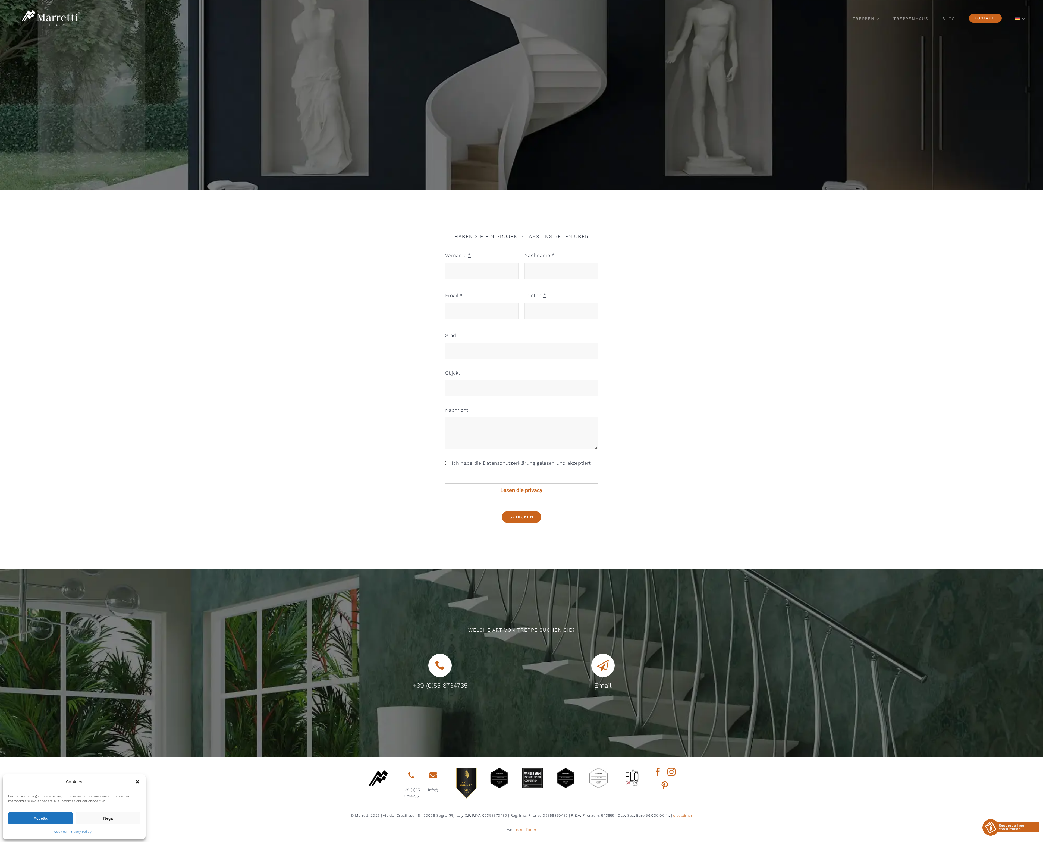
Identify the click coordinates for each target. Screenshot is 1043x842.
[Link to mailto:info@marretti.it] (433, 775)
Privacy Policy (80, 832)
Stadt (451, 335)
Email (454, 295)
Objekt (452, 373)
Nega (108, 818)
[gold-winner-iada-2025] (466, 770)
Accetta (40, 818)
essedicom (526, 829)
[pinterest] (665, 785)
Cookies (60, 832)
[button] (137, 781)
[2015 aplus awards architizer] (598, 770)
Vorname (458, 255)
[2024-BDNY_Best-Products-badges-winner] (532, 770)
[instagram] (671, 772)
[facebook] (658, 772)
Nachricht (456, 410)
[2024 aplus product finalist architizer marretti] (565, 770)
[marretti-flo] (631, 770)
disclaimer (682, 815)
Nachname (539, 255)
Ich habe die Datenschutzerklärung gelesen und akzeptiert (521, 463)
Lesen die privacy (521, 490)
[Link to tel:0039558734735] (411, 775)
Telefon (535, 295)
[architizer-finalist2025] (499, 770)
